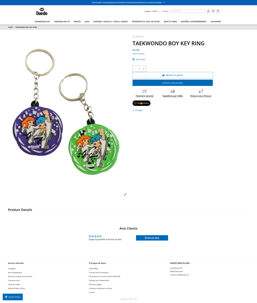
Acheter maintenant (172, 82)
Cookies (92, 292)
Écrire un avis (152, 237)
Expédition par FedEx (173, 95)
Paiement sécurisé (145, 95)
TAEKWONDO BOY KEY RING (26, 27)
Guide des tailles (14, 284)
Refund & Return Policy (16, 288)
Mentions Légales (95, 284)
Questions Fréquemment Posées (20, 276)
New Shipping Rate (15, 272)
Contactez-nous (14, 280)
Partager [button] (139, 110)
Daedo (135, 299)
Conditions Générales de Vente (100, 288)
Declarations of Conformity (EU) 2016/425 (104, 276)
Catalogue (12, 268)
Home (10, 27)
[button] (189, 11)
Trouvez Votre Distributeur (99, 272)
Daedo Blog (93, 268)
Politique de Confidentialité (99, 280)
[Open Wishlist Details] (213, 11)
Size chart (140, 59)
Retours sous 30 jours (200, 95)
